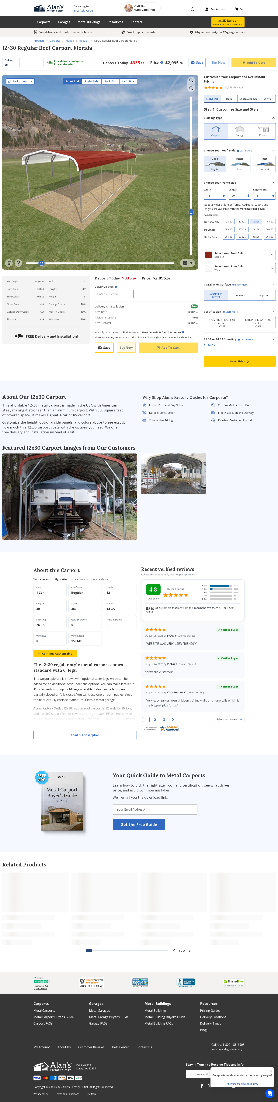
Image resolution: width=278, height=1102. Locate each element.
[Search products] (192, 9)
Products (38, 40)
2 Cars (211, 229)
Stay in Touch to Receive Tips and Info (215, 1064)
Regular (84, 40)
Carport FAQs (43, 1023)
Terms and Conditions (67, 1094)
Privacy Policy (40, 1094)
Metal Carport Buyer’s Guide (53, 1017)
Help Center (120, 1047)
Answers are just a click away (242, 1083)
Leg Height (260, 189)
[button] (240, 118)
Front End (72, 81)
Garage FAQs (98, 1023)
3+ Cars (212, 237)
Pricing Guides (210, 1010)
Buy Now (218, 62)
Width (207, 189)
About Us (64, 1047)
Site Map (91, 1094)
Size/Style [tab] (212, 98)
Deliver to (9, 62)
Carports (43, 22)
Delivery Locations (213, 1017)
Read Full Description (85, 735)
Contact (137, 22)
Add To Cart (256, 62)
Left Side (128, 81)
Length (233, 189)
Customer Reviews (91, 1047)
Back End (110, 81)
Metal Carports (44, 1010)
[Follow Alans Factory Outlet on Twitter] (210, 1086)
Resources (115, 22)
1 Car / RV (213, 222)
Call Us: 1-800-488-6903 (228, 1045)
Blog (203, 1030)
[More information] (162, 62)
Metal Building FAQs (158, 1023)
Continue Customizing (57, 653)
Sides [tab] (229, 98)
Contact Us (144, 1047)
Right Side (91, 81)
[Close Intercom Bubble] (271, 1070)
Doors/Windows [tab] (248, 98)
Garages (64, 22)
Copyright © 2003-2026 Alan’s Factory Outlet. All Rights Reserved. (73, 1087)
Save (199, 62)
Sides (237, 361)
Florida (70, 40)
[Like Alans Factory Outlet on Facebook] (202, 1086)
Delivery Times (210, 1023)
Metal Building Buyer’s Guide (164, 1017)
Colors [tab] (267, 98)
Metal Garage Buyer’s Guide (109, 1017)
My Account (41, 1047)
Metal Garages (99, 1010)
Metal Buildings (89, 22)
